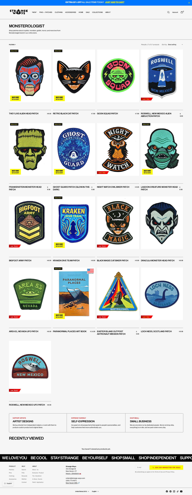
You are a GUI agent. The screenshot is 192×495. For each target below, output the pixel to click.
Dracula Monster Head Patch (157, 260)
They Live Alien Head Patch (23, 113)
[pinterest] (170, 491)
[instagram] (174, 491)
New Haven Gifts (71, 483)
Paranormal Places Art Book (69, 331)
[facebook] (167, 491)
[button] (175, 12)
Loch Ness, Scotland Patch (156, 331)
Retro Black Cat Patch (65, 113)
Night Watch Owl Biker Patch (113, 187)
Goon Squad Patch (107, 113)
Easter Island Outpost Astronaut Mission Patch (111, 332)
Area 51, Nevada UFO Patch (23, 331)
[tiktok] (177, 491)
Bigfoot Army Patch (20, 260)
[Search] (168, 12)
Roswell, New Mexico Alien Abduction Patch (156, 114)
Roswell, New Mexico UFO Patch (27, 405)
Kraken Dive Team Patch (66, 260)
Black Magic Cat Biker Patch (112, 260)
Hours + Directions (72, 473)
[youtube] (181, 491)
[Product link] (30, 76)
